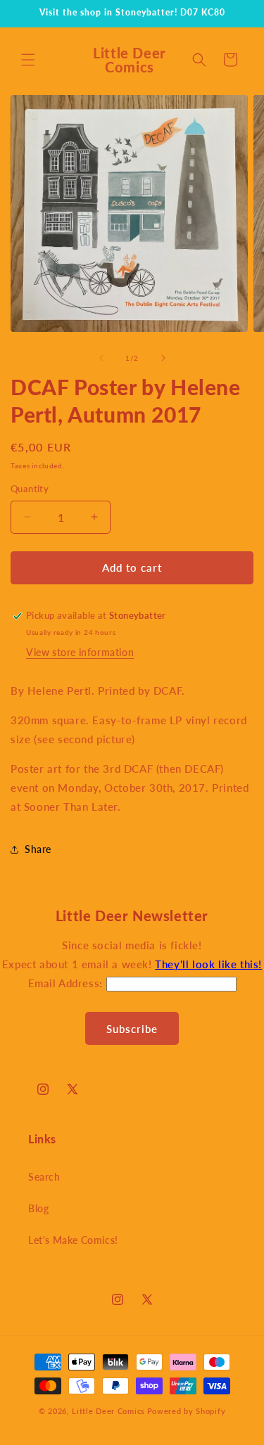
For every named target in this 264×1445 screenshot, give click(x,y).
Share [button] (38, 849)
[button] (28, 59)
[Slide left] (101, 357)
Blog (38, 1208)
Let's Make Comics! (73, 1240)
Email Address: (67, 983)
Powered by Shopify (186, 1410)
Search (44, 1177)
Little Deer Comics (108, 1410)
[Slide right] (163, 357)
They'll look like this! (208, 964)
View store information (80, 652)
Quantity (30, 488)
